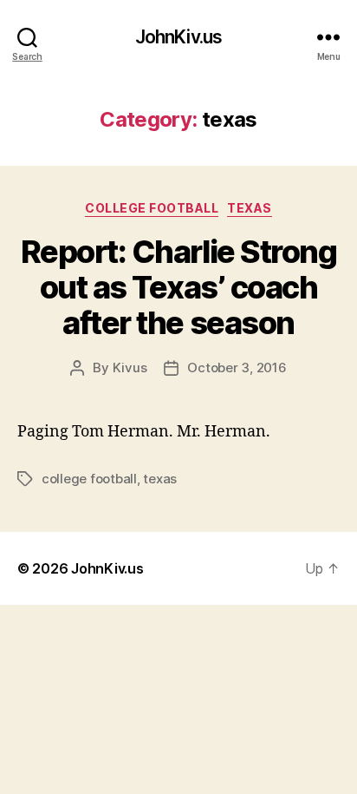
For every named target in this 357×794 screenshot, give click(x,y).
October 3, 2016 (236, 367)
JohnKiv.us (178, 37)
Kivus (130, 367)
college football (151, 207)
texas (249, 207)
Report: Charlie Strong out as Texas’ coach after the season (178, 287)
